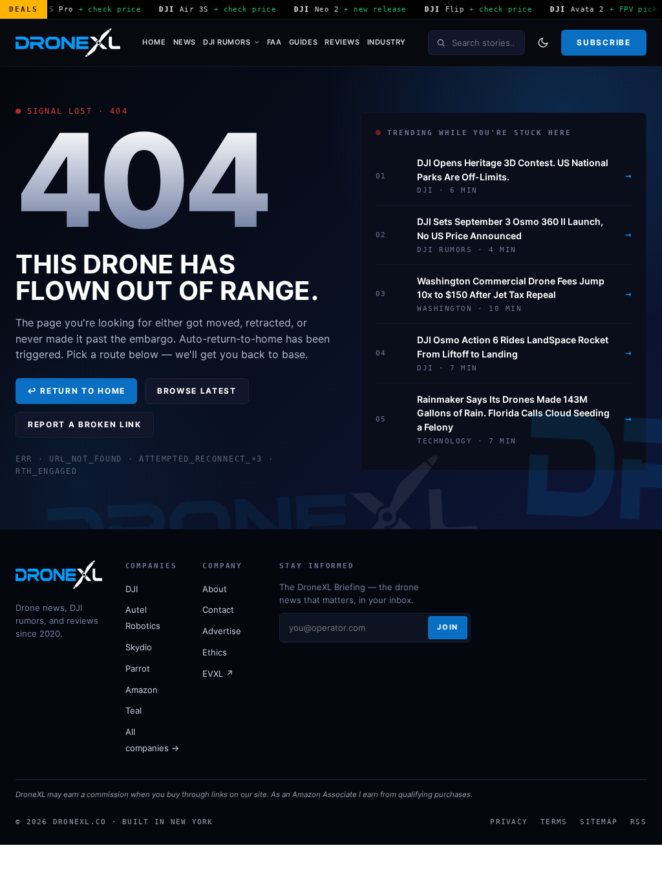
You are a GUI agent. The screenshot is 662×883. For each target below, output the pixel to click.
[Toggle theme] (543, 42)
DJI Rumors (227, 42)
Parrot (137, 668)
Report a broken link (85, 424)
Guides (303, 42)
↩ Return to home (76, 391)
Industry (386, 42)
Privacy (509, 821)
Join (447, 627)
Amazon (141, 690)
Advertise (221, 631)
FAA (274, 42)
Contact (218, 609)
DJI (131, 589)
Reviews (342, 42)
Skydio (138, 647)
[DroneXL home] (68, 42)
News (184, 42)
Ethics (214, 652)
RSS (638, 821)
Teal (133, 710)
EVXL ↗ (217, 673)
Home (154, 42)
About (214, 589)
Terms (553, 821)
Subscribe (603, 42)
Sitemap (598, 821)
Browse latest (197, 391)
